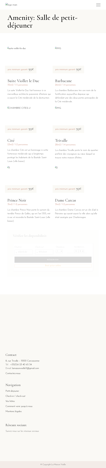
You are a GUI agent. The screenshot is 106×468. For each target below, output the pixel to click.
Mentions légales (14, 411)
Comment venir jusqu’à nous (19, 406)
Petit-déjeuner (12, 391)
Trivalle (61, 140)
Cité (10, 140)
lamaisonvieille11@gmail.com (25, 368)
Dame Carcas (65, 200)
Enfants (81, 247)
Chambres (60, 247)
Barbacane (63, 80)
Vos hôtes (10, 401)
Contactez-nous (13, 373)
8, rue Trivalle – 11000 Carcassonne (22, 361)
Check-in (18, 247)
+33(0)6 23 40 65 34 (21, 364)
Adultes (75, 247)
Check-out (39, 247)
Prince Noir (16, 200)
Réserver (53, 260)
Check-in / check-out (15, 396)
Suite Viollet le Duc (23, 80)
